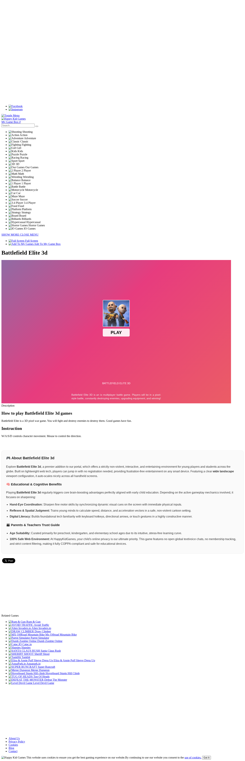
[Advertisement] (109, 26)
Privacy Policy (17, 741)
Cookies (13, 744)
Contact (13, 751)
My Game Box (11, 121)
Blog (11, 748)
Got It (206, 757)
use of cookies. (193, 757)
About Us (14, 738)
